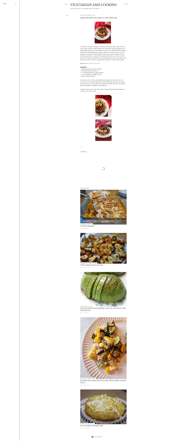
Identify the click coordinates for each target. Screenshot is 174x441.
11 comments (86, 312)
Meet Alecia (77, 8)
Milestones (85, 8)
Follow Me (96, 8)
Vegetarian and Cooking (93, 4)
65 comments (86, 228)
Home (71, 8)
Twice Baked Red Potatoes (91, 265)
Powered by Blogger (98, 436)
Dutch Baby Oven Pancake (91, 426)
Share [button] (66, 15)
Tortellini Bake (87, 226)
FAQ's (90, 8)
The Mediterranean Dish (93, 63)
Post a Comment (87, 267)
